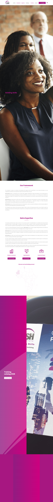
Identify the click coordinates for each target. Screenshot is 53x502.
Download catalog (8, 377)
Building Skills (11, 93)
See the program (11, 258)
